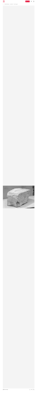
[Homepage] (4, 1)
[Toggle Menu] (33, 1)
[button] (18, 197)
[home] (3, 4)
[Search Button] (31, 1)
